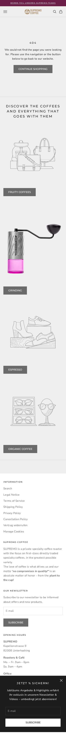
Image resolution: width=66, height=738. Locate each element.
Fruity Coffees (19, 192)
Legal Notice (11, 495)
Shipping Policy (13, 507)
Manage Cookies (13, 531)
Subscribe (33, 722)
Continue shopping (33, 69)
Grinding (15, 290)
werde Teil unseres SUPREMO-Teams (33, 3)
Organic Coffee (20, 449)
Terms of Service (14, 501)
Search (7, 488)
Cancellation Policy (15, 519)
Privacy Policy (12, 513)
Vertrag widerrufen (15, 525)
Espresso (15, 369)
